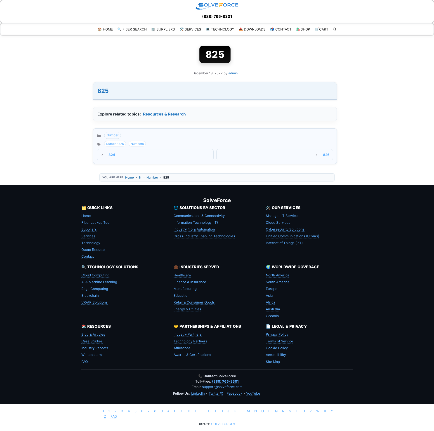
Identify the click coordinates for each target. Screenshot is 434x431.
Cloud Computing (95, 275)
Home (129, 177)
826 (326, 155)
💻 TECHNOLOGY (220, 29)
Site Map (273, 362)
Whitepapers (91, 355)
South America (277, 282)
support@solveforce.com (222, 387)
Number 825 (115, 144)
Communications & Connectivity (199, 216)
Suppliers (89, 229)
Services (88, 236)
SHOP (303, 29)
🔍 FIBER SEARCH (132, 29)
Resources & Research (164, 114)
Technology (90, 243)
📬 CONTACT (281, 29)
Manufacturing (185, 289)
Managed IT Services (283, 216)
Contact (87, 256)
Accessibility (276, 355)
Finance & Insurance (190, 282)
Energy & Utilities (187, 309)
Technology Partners (190, 341)
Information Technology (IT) (196, 222)
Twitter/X (216, 393)
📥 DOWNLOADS (252, 29)
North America (277, 275)
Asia (269, 295)
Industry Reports (94, 348)
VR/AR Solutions (94, 302)
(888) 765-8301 (217, 16)
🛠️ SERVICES (190, 29)
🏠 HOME (105, 29)
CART (321, 29)
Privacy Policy (277, 334)
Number (112, 135)
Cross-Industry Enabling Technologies (204, 236)
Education (181, 295)
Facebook (234, 393)
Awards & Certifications (192, 355)
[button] (335, 29)
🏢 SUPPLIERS (163, 29)
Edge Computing (94, 289)
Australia (273, 309)
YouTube (253, 393)
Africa (270, 302)
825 (103, 90)
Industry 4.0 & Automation (194, 229)
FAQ (114, 416)
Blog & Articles (93, 334)
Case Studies (92, 341)
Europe (271, 289)
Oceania (272, 316)
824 (111, 155)
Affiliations (182, 348)
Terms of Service (279, 341)
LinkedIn (198, 393)
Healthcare (182, 275)
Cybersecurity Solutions (285, 229)
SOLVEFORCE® (223, 424)
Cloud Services (278, 222)
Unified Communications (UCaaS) (292, 236)
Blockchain (90, 295)
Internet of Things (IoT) (284, 243)
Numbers (137, 144)
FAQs (85, 362)
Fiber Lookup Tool (95, 222)
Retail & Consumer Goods (194, 302)
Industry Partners (188, 334)
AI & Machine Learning (99, 282)
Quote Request (93, 249)
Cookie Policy (277, 348)
